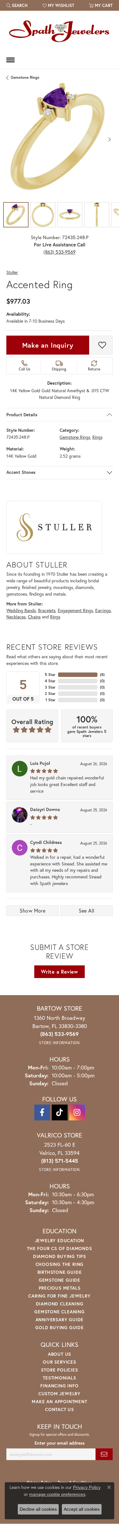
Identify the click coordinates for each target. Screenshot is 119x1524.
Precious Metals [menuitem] (60, 1288)
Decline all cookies (38, 1509)
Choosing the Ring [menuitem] (60, 1264)
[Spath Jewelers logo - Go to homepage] (59, 31)
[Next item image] (109, 139)
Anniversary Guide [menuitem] (60, 1319)
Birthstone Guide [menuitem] (59, 1272)
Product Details (21, 415)
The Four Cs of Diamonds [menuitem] (59, 1248)
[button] (17, 5)
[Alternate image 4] (96, 214)
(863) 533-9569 (59, 252)
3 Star (50, 687)
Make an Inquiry (48, 345)
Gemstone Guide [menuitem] (59, 1280)
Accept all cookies (82, 1509)
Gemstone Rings (25, 77)
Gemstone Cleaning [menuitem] (59, 1312)
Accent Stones (21, 472)
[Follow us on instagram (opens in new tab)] (77, 1112)
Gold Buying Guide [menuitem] (59, 1327)
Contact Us (59, 1409)
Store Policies (59, 1370)
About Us (59, 1354)
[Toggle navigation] (10, 60)
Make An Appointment (59, 1401)
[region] (59, 139)
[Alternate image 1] (16, 214)
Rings (97, 437)
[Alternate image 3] (70, 214)
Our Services (59, 1362)
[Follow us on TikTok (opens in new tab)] (60, 1112)
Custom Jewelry (59, 1394)
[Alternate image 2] (43, 214)
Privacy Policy (87, 1487)
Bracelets (47, 610)
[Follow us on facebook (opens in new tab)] (42, 1112)
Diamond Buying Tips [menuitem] (59, 1256)
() (102, 674)
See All (87, 910)
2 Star (50, 693)
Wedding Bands (21, 610)
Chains (34, 617)
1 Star (50, 699)
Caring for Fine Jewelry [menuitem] (59, 1296)
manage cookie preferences (57, 1494)
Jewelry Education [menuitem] (59, 1240)
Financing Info (59, 1386)
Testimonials (59, 1378)
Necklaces (16, 617)
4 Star (50, 680)
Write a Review (59, 971)
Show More (33, 910)
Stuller (12, 272)
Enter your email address (60, 1443)
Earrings (103, 610)
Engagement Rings (75, 610)
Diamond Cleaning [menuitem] (59, 1304)
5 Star (50, 674)
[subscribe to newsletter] (104, 1454)
